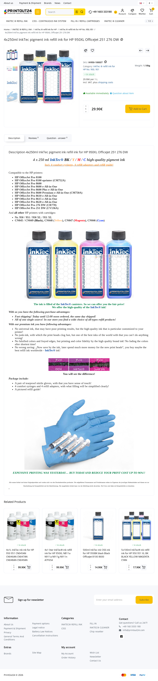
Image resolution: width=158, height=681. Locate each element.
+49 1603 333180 (102, 11)
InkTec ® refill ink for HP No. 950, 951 (99, 68)
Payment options (41, 623)
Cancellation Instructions (45, 635)
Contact (67, 3)
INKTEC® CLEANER (99, 627)
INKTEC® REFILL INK (71, 624)
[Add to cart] (29, 567)
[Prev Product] (140, 50)
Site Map (36, 652)
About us (8, 3)
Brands (48, 3)
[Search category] (76, 11)
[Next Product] (147, 50)
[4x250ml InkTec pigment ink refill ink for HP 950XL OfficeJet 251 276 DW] (46, 76)
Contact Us (95, 660)
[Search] (81, 11)
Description (14, 138)
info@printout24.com (133, 630)
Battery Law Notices (42, 631)
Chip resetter (96, 631)
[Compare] (85, 50)
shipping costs (105, 82)
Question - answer (57, 138)
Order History (68, 657)
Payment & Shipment (30, 3)
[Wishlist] (92, 50)
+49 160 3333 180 (131, 626)
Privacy (7, 632)
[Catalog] (38, 12)
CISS (63, 628)
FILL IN (93, 623)
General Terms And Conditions (14, 638)
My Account (67, 653)
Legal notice (38, 627)
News (57, 3)
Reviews (33, 138)
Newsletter (95, 656)
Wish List (94, 652)
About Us (8, 624)
